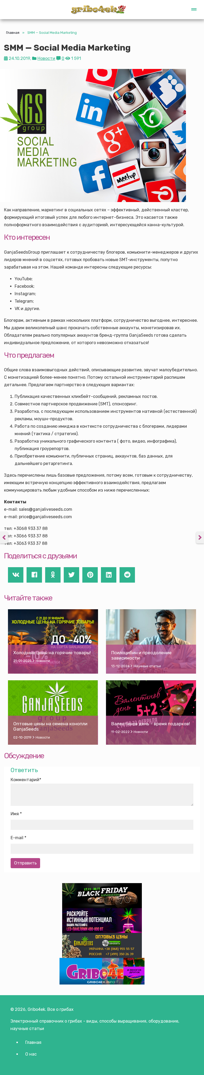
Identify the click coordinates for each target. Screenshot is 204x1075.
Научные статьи (147, 666)
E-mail (17, 837)
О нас (31, 1054)
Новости (46, 58)
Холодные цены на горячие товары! (52, 652)
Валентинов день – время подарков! (150, 723)
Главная (12, 33)
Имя (15, 813)
